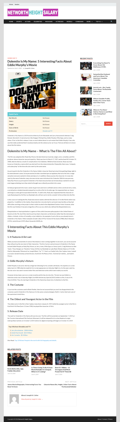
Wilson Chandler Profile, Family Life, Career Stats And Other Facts (101, 100)
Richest (11, 4)
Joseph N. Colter (30, 68)
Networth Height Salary (25, 419)
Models (69, 21)
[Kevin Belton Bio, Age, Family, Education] (18, 367)
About (99, 419)
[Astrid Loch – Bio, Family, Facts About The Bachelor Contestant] (86, 87)
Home (11, 21)
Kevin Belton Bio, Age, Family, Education (16, 370)
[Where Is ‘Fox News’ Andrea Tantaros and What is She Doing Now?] (86, 110)
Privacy (110, 419)
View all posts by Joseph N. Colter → (32, 399)
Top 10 (98, 21)
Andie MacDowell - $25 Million (21, 333)
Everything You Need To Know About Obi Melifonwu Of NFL (101, 65)
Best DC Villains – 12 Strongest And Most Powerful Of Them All (63, 370)
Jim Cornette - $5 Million (19, 335)
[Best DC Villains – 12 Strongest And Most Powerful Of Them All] (65, 365)
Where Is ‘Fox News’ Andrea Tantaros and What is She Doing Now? (102, 112)
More (89, 21)
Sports (19, 21)
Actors (27, 21)
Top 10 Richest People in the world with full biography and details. (36, 340)
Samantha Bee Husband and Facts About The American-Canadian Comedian (101, 77)
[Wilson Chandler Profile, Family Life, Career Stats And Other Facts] (86, 99)
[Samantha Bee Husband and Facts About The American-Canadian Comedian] (86, 74)
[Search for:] (96, 124)
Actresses (59, 21)
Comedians (79, 21)
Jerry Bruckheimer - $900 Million (22, 330)
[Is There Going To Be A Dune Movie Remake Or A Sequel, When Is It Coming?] (42, 365)
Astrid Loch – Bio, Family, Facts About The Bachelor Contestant (102, 89)
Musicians (48, 21)
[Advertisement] (60, 40)
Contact (104, 419)
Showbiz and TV (12, 58)
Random (17, 4)
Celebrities (38, 21)
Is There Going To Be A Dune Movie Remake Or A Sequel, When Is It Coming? (41, 370)
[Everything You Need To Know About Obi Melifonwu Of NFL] (86, 63)
